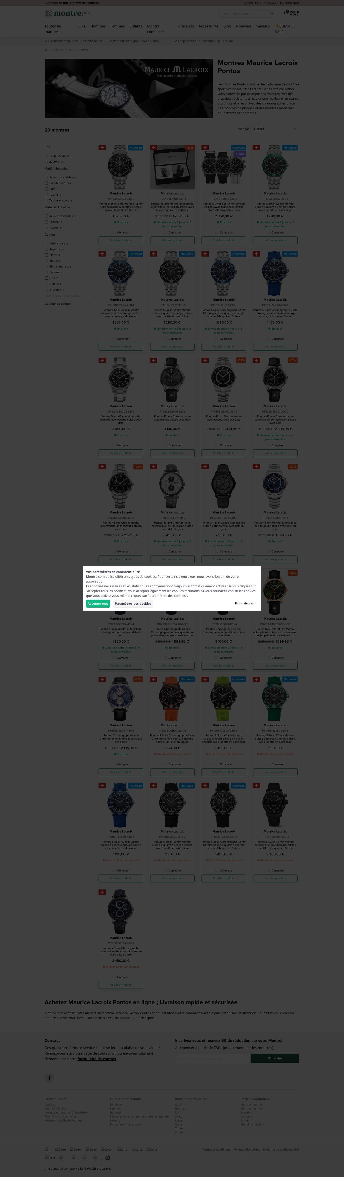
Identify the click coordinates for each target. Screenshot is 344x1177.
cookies (150, 576)
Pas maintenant (245, 603)
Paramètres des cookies (133, 603)
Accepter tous (98, 603)
